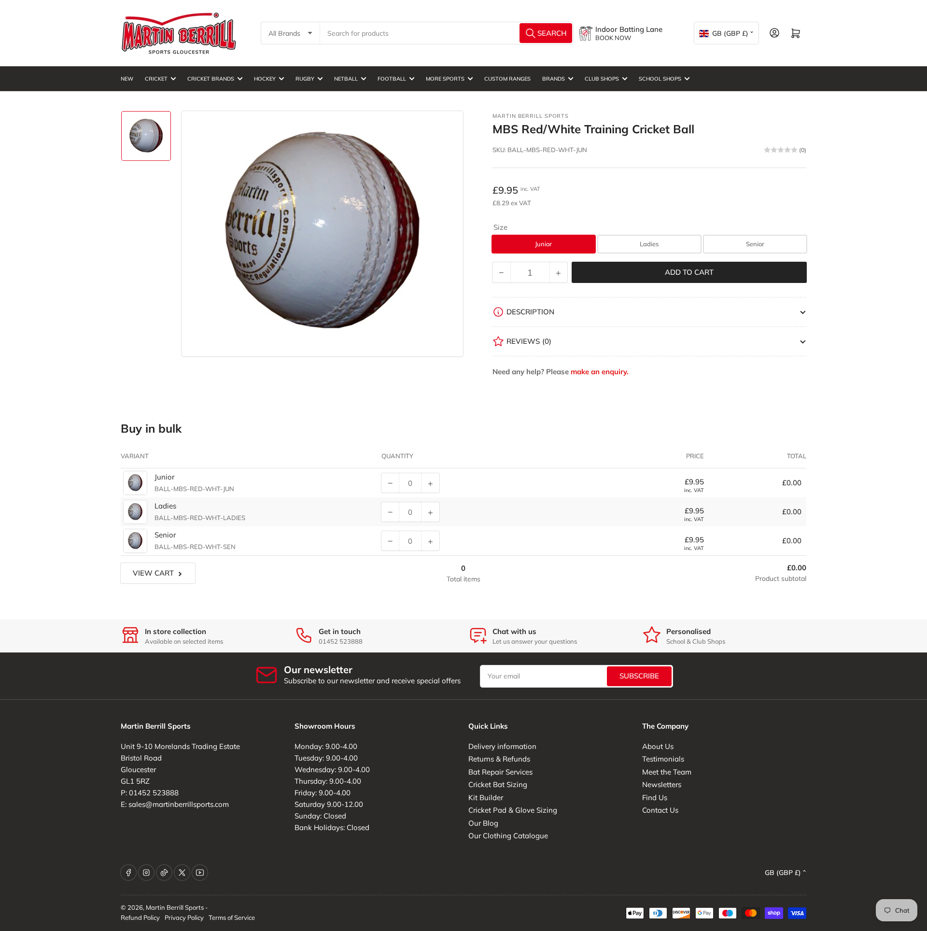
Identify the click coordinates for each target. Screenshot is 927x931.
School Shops (660, 78)
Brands (553, 78)
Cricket (156, 78)
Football (392, 78)
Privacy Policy (184, 917)
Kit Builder (485, 797)
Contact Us (660, 810)
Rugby (304, 78)
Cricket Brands (210, 78)
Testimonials (663, 758)
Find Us (654, 797)
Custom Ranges (507, 78)
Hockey (265, 78)
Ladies (649, 244)
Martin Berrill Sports (530, 116)
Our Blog (483, 823)
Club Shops (602, 78)
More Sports (445, 78)
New (127, 78)
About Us (658, 746)
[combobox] (447, 33)
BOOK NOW (613, 38)
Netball (346, 78)
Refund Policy (140, 917)
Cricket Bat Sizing (497, 784)
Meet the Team (666, 771)
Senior (755, 244)
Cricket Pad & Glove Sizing (512, 810)
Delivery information (502, 746)
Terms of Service (232, 917)
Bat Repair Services (500, 771)
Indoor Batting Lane (628, 29)
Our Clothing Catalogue (508, 835)
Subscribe (639, 675)
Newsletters (661, 784)
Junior (543, 244)
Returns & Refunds (499, 758)
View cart (153, 573)
